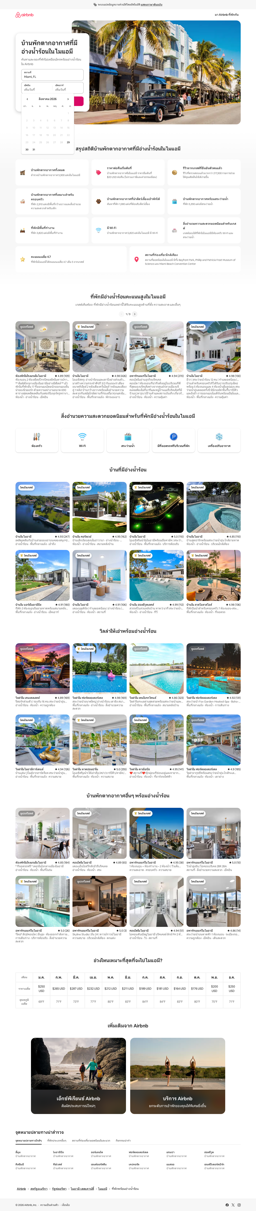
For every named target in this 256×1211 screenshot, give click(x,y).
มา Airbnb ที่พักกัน (227, 15)
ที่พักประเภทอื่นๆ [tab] (56, 1140)
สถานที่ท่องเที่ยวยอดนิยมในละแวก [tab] (91, 1140)
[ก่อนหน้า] (121, 314)
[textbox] (37, 90)
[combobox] (52, 77)
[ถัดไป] (134, 314)
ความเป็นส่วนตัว (49, 1205)
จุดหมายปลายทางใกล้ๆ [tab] (28, 1140)
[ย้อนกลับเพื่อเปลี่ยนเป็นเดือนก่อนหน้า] (27, 99)
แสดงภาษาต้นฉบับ (151, 4)
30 (27, 149)
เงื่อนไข (66, 1205)
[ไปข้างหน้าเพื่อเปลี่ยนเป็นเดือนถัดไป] (68, 99)
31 (34, 149)
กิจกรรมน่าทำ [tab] (123, 1140)
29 (68, 142)
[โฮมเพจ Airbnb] (24, 14)
